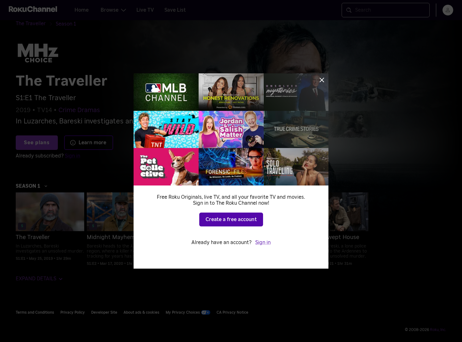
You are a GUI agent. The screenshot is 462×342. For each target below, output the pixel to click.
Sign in (263, 242)
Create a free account (231, 219)
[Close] (322, 80)
